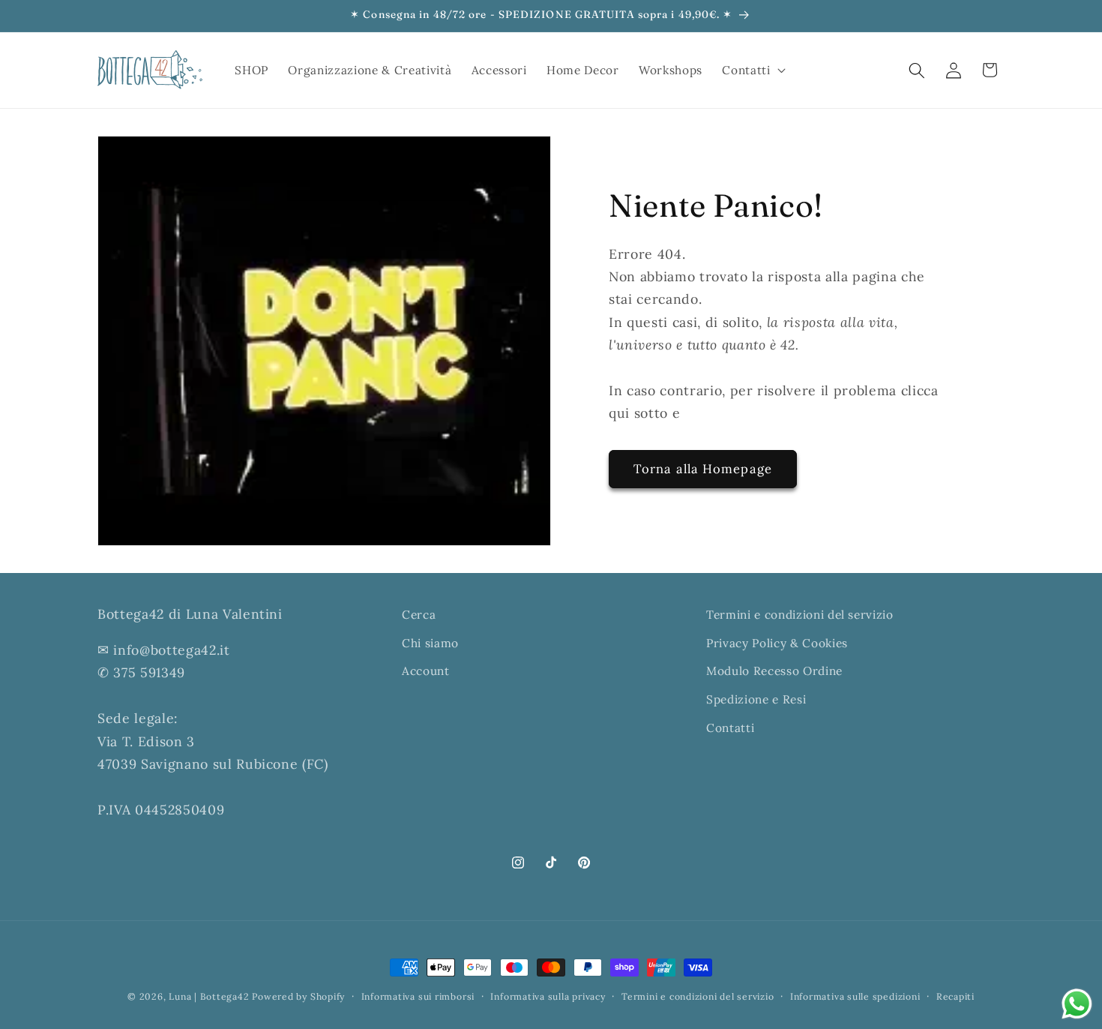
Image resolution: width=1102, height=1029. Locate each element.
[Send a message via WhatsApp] (1077, 1004)
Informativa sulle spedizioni (855, 996)
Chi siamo (430, 643)
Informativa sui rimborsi (418, 996)
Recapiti (955, 996)
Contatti (730, 728)
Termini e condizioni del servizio (800, 615)
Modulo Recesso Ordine (774, 671)
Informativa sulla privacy (547, 996)
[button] (752, 70)
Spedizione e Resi (756, 699)
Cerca (419, 615)
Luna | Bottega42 (209, 996)
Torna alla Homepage (702, 468)
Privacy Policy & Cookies (777, 643)
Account (426, 671)
